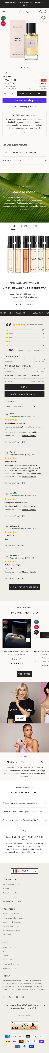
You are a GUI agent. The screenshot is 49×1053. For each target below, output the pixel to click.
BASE (34, 226)
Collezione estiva (9, 947)
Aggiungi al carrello (31, 93)
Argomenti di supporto (12, 922)
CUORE (24, 226)
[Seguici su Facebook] (4, 997)
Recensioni (7, 956)
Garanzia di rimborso (11, 884)
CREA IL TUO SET (24, 304)
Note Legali (7, 935)
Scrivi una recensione (24, 394)
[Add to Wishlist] (43, 18)
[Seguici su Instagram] (10, 997)
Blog (4, 951)
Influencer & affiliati (11, 964)
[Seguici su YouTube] (17, 997)
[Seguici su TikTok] (23, 997)
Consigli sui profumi (11, 893)
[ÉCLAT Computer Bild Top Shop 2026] (24, 1025)
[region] (24, 842)
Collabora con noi (10, 968)
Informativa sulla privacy (13, 918)
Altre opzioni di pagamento (24, 107)
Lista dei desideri (10, 897)
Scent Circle (8, 960)
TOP (13, 226)
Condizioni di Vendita (11, 914)
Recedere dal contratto (12, 901)
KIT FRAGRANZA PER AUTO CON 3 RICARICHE (17, 653)
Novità (20, 718)
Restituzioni (7, 889)
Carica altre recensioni (24, 587)
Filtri (24, 387)
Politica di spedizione (11, 931)
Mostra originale (29, 436)
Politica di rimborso (10, 926)
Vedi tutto (24, 674)
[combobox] (24, 871)
